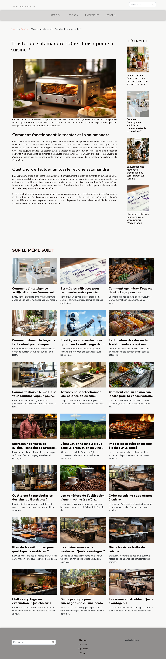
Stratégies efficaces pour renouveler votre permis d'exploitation (138, 218)
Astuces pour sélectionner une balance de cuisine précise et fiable (80, 396)
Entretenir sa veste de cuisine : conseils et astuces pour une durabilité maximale (33, 450)
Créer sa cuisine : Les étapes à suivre (131, 498)
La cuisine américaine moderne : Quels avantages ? (82, 549)
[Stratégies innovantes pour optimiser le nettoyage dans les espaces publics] (83, 322)
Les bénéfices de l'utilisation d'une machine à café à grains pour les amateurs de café (82, 501)
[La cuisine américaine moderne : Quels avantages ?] (83, 529)
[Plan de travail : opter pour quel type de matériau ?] (34, 529)
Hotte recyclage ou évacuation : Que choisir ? (31, 601)
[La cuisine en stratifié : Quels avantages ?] (131, 581)
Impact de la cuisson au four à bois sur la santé (130, 446)
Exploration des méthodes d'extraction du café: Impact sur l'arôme (135, 172)
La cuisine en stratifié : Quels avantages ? (131, 601)
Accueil (14, 29)
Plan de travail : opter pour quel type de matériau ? (33, 549)
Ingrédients (92, 15)
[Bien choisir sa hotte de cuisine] (131, 529)
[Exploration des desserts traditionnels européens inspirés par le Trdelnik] (131, 322)
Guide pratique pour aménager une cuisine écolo (81, 601)
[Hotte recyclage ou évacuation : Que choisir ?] (34, 581)
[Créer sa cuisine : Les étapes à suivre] (131, 478)
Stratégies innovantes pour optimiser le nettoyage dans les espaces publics (82, 344)
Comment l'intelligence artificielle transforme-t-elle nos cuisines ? (136, 125)
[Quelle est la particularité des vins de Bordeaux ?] (34, 478)
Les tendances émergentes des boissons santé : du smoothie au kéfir (137, 79)
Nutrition (55, 15)
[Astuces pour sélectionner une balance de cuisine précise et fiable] (83, 374)
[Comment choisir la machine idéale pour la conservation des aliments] (131, 374)
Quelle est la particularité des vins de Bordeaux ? (32, 498)
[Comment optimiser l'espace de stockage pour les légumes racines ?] (131, 271)
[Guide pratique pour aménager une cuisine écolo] (83, 581)
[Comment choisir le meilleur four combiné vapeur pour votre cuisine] (34, 374)
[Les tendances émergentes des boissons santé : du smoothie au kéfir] (138, 59)
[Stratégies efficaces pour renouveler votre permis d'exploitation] (138, 198)
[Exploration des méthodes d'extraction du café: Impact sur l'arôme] (138, 151)
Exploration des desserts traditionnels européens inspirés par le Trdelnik (128, 344)
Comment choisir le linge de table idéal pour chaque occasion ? (33, 344)
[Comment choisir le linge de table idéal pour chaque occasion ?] (34, 322)
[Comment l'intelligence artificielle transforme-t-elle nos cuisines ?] (138, 103)
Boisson (73, 15)
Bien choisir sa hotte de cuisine (127, 549)
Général (111, 15)
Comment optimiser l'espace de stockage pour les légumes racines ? (131, 292)
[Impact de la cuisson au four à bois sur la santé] (131, 426)
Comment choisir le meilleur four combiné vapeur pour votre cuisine (34, 396)
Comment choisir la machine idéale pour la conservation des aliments (130, 396)
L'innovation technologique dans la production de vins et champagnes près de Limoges (82, 450)
